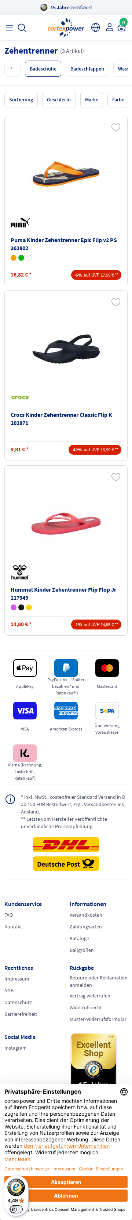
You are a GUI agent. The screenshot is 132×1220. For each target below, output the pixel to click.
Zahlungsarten (86, 926)
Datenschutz (18, 1002)
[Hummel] (22, 572)
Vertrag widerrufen (90, 995)
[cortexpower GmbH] (66, 27)
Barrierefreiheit (20, 1014)
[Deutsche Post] (66, 863)
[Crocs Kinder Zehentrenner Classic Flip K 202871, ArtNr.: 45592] (66, 349)
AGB (9, 990)
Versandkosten (86, 915)
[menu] (9, 28)
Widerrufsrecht (86, 1007)
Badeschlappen (87, 68)
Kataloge (79, 938)
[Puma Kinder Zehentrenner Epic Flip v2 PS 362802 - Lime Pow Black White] (21, 258)
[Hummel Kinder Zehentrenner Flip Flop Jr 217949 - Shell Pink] (13, 607)
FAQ (8, 915)
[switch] (16, 1209)
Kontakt (13, 926)
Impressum (16, 978)
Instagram (15, 1047)
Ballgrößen (82, 950)
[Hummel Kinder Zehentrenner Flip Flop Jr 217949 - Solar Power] (29, 607)
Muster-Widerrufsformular (98, 1019)
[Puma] (22, 222)
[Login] (109, 27)
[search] (22, 28)
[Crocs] (22, 397)
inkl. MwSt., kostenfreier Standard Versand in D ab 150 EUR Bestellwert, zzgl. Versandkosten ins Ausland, (73, 804)
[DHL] (66, 846)
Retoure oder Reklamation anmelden (99, 981)
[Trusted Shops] (99, 1067)
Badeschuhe (43, 68)
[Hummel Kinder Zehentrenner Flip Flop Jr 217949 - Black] (21, 607)
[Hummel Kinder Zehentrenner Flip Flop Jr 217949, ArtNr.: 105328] (66, 523)
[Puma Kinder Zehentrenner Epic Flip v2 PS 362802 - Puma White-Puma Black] (29, 258)
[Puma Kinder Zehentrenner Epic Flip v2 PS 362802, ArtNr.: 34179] (66, 174)
